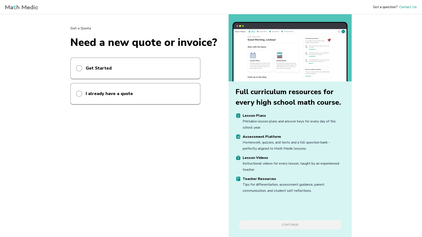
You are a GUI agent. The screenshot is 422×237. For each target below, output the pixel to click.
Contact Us (408, 7)
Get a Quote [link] (80, 28)
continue (290, 225)
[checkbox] (79, 68)
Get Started (99, 68)
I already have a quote (109, 94)
